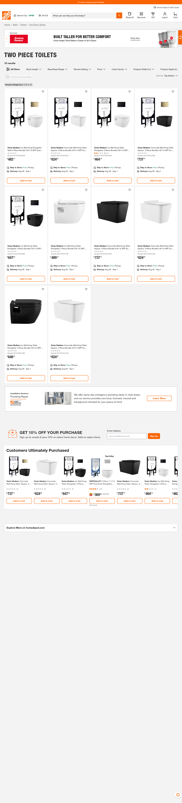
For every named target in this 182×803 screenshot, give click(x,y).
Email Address (114, 430)
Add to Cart (26, 180)
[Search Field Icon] (119, 15)
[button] (167, 75)
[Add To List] (43, 91)
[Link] (26, 137)
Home (7, 24)
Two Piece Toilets (37, 24)
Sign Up (154, 436)
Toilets (23, 24)
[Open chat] (180, 37)
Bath (15, 24)
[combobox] (83, 15)
